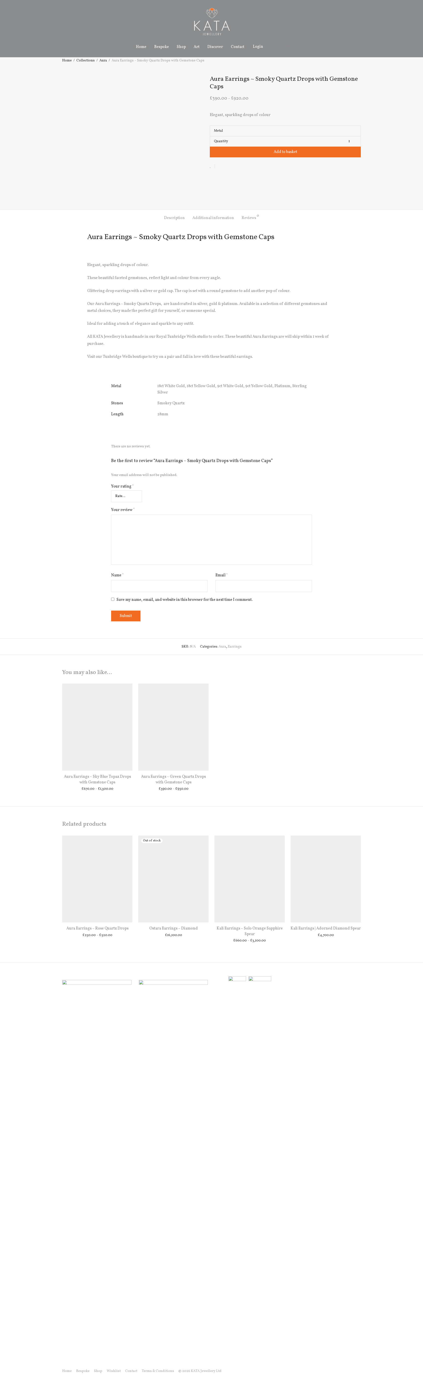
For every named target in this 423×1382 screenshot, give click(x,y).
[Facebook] (335, 1371)
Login (258, 46)
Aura (103, 60)
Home (141, 47)
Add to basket (285, 152)
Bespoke (161, 47)
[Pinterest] (359, 1371)
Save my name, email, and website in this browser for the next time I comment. (185, 600)
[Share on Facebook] (220, 165)
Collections (85, 60)
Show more (97, 789)
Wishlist (114, 1371)
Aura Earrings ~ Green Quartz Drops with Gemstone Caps (173, 779)
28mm (162, 414)
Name (117, 575)
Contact (237, 47)
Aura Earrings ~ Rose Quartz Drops (97, 928)
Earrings (235, 646)
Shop (181, 47)
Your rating (122, 486)
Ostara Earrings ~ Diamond (173, 928)
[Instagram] (343, 1371)
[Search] (272, 47)
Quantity (221, 141)
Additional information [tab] (213, 218)
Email (221, 575)
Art (197, 47)
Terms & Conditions (158, 1371)
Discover (215, 47)
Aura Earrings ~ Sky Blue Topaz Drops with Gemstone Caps (97, 779)
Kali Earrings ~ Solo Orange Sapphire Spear (250, 931)
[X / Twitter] (351, 1371)
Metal (218, 130)
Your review (123, 510)
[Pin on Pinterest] (234, 165)
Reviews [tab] (250, 217)
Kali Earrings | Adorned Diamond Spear (326, 928)
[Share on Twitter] (227, 165)
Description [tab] (174, 218)
